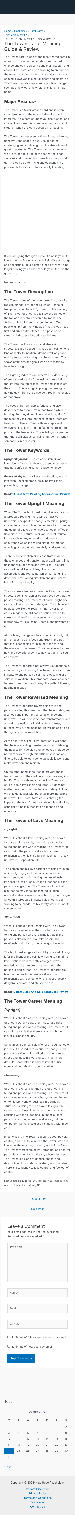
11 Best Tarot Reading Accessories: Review (41, 494)
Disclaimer (37, 1502)
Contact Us (37, 1506)
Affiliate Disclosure (38, 1489)
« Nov (8, 1466)
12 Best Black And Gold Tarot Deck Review (40, 991)
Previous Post (37, 1198)
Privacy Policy (37, 1493)
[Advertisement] (37, 213)
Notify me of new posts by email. (32, 1346)
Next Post (37, 1208)
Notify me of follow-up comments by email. (38, 1337)
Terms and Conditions (38, 1497)
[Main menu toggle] (67, 7)
